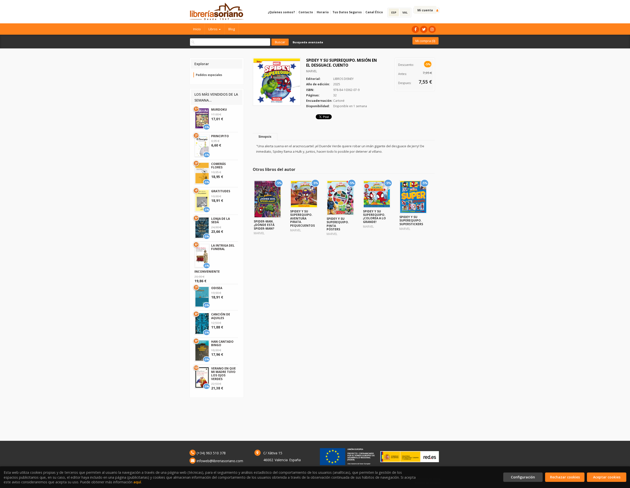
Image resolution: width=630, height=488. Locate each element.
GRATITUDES (220, 191)
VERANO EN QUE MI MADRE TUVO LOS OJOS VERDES (223, 373)
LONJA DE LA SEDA (220, 220)
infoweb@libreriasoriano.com (220, 460)
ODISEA (216, 288)
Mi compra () (425, 41)
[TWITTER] (423, 29)
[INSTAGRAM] (432, 29)
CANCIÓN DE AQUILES (220, 316)
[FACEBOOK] (415, 29)
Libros (213, 29)
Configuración (523, 477)
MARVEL (311, 71)
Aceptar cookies (606, 477)
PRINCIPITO (220, 136)
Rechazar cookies (565, 477)
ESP (393, 12)
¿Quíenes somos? (281, 12)
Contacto (306, 12)
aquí (137, 482)
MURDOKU (219, 109)
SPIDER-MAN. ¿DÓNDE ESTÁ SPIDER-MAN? (264, 225)
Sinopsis (264, 136)
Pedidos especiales (209, 75)
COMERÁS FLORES (218, 165)
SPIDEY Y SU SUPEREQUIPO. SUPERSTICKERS (411, 220)
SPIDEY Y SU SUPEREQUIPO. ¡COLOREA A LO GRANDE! (374, 216)
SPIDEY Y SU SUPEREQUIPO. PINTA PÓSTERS (338, 224)
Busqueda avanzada (308, 42)
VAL (405, 12)
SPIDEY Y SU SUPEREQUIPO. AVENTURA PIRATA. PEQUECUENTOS (302, 218)
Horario (323, 12)
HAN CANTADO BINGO (222, 343)
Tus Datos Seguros (347, 12)
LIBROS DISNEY (343, 79)
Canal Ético (374, 12)
